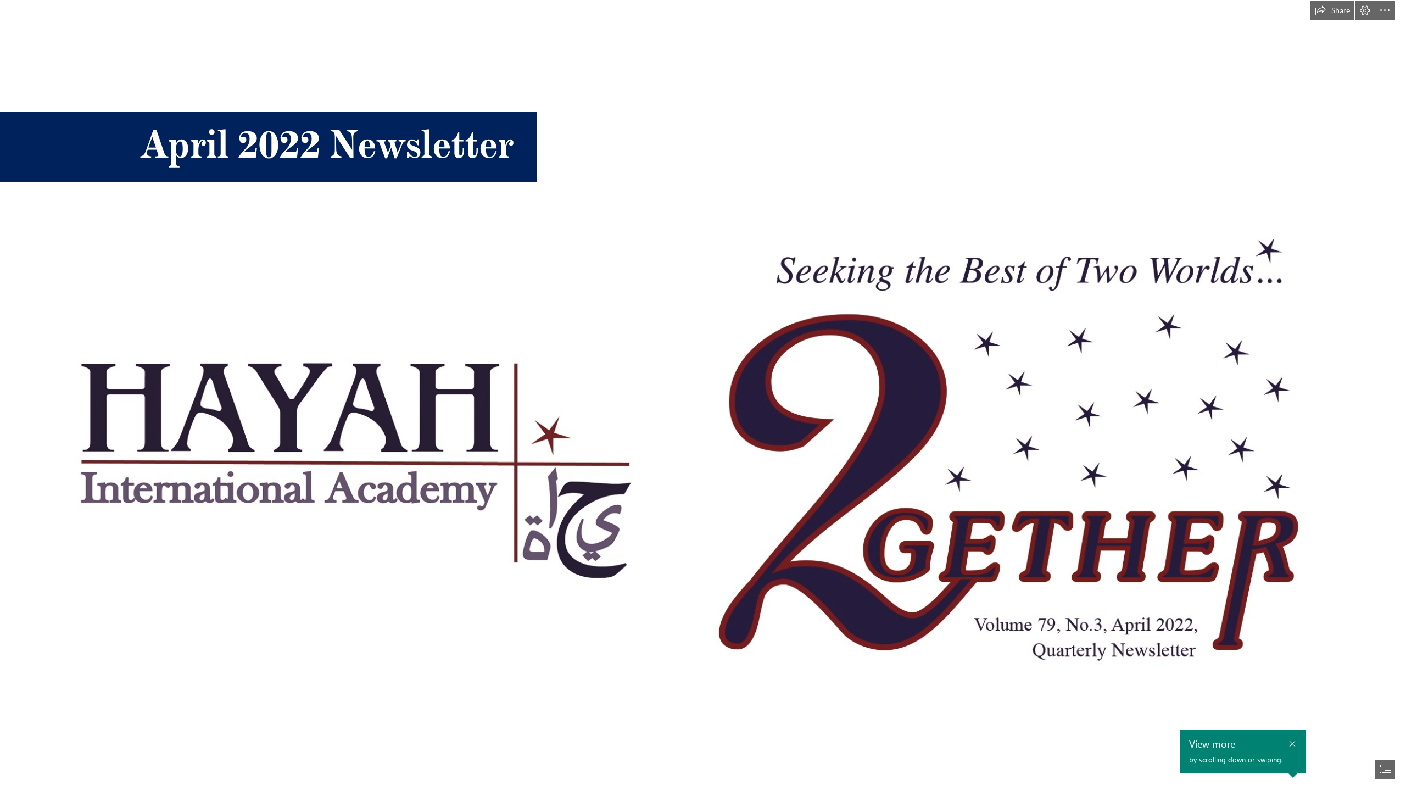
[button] (1332, 10)
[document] (703, 395)
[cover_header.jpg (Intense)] (703, 469)
